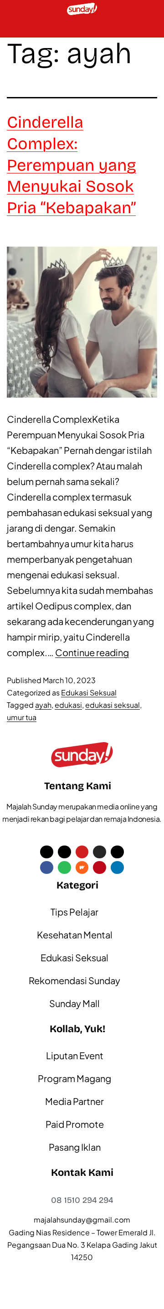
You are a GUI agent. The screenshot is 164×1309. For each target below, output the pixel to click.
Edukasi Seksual (89, 692)
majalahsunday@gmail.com (82, 1219)
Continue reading (92, 652)
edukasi (68, 705)
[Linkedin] (117, 867)
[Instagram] (99, 852)
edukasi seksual (112, 705)
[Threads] (117, 852)
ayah (43, 705)
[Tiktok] (64, 852)
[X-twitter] (46, 852)
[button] (12, 28)
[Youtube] (82, 852)
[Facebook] (46, 867)
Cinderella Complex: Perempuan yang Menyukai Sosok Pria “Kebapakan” (71, 165)
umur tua (21, 717)
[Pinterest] (99, 867)
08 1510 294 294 (82, 1200)
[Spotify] (64, 867)
